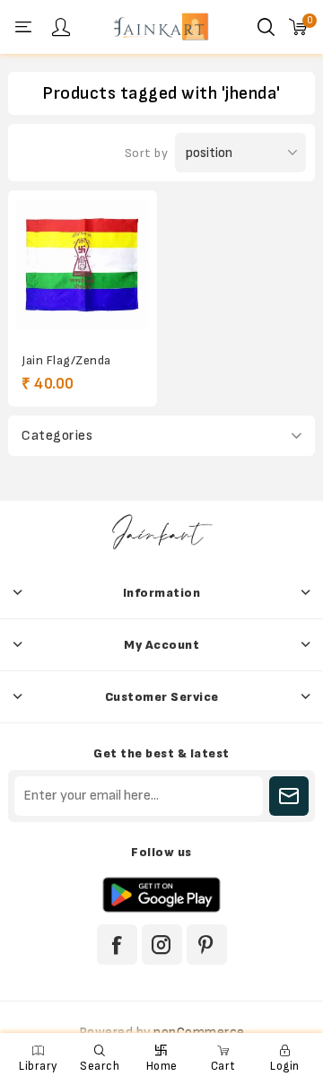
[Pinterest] (207, 944)
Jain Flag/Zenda (66, 360)
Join (289, 796)
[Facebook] (117, 944)
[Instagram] (162, 944)
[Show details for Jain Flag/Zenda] (82, 264)
